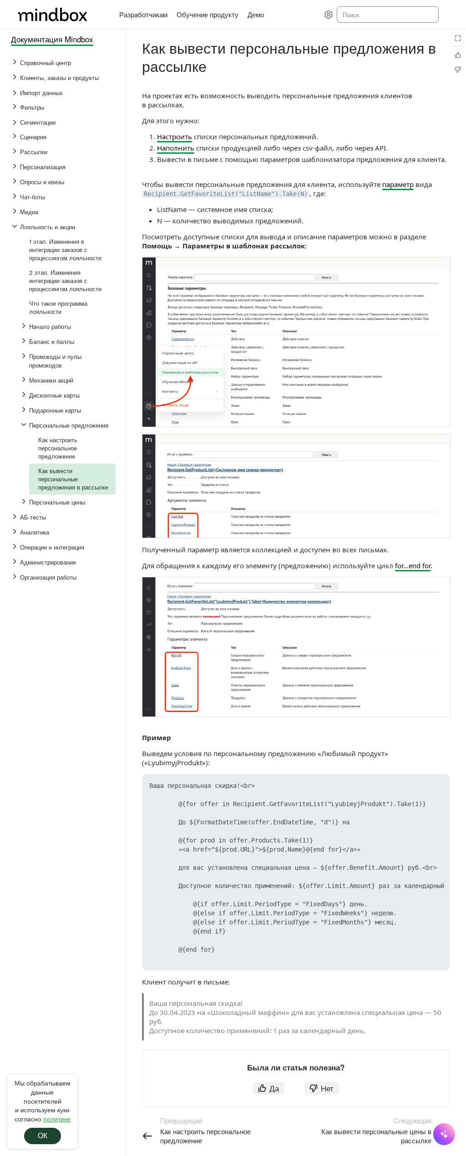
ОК (42, 1136)
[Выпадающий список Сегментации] (15, 122)
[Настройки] (328, 14)
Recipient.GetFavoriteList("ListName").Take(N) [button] (226, 193)
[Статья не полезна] (457, 69)
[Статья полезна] (457, 55)
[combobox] (387, 14)
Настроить (174, 136)
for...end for (413, 565)
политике (57, 1118)
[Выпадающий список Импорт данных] (15, 92)
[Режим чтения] (457, 38)
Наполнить (175, 147)
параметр (398, 184)
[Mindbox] (61, 14)
